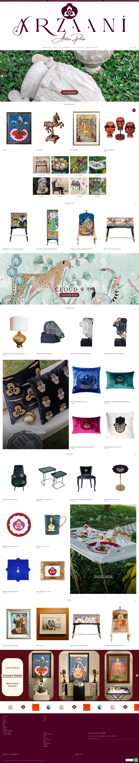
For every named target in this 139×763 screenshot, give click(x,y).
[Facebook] (76, 754)
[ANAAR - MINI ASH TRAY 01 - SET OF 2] (52, 570)
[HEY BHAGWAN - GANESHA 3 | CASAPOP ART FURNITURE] (86, 227)
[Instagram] (80, 754)
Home (4, 718)
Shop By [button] (45, 732)
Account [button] (45, 716)
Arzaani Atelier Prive (8, 760)
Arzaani (44, 735)
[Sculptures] (41, 186)
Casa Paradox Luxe (46, 739)
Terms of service (25, 760)
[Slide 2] (69, 700)
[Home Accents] (60, 165)
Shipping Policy (32, 760)
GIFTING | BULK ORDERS (7, 730)
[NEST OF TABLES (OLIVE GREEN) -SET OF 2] (52, 478)
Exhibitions (4, 727)
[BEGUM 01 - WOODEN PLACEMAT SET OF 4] (19, 570)
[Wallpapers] (79, 186)
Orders (44, 720)
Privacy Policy (18, 760)
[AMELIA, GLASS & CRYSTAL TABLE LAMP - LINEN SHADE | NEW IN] (19, 332)
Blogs (4, 723)
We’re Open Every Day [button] (7, 732)
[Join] (135, 738)
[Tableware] (97, 165)
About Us (4, 720)
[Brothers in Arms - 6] (52, 624)
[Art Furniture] (41, 165)
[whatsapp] (82, 754)
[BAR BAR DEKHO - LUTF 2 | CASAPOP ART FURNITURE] (19, 227)
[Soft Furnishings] (79, 165)
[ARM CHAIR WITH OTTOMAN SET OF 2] (19, 478)
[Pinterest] (78, 754)
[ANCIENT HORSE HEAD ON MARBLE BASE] (52, 332)
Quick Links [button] (5, 716)
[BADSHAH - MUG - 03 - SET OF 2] (52, 524)
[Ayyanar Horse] (52, 128)
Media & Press (46, 746)
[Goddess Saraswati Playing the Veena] (19, 624)
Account (44, 718)
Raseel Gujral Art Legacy (47, 734)
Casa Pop (45, 737)
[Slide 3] (70, 700)
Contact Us (5, 728)
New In (44, 741)
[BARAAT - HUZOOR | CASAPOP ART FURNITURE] (86, 624)
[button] (47, 47)
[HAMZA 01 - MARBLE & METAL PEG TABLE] (120, 478)
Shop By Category (46, 742)
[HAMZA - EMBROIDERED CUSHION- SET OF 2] (120, 425)
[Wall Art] (60, 186)
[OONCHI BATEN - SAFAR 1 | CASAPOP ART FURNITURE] (52, 227)
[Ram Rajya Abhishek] (86, 128)
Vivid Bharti (5, 721)
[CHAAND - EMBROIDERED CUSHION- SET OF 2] (86, 380)
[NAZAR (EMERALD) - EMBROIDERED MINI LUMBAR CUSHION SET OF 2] (120, 380)
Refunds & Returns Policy (41, 760)
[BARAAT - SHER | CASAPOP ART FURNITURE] (120, 227)
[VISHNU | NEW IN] (19, 128)
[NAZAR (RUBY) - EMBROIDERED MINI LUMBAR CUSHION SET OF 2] (86, 425)
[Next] (135, 106)
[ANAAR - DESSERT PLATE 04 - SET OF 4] (19, 524)
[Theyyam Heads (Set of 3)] (120, 128)
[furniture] (97, 186)
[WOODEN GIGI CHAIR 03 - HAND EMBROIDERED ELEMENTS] (86, 478)
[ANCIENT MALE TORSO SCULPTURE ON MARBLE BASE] (86, 332)
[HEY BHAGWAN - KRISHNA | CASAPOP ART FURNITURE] (120, 624)
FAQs (4, 725)
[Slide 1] (68, 700)
